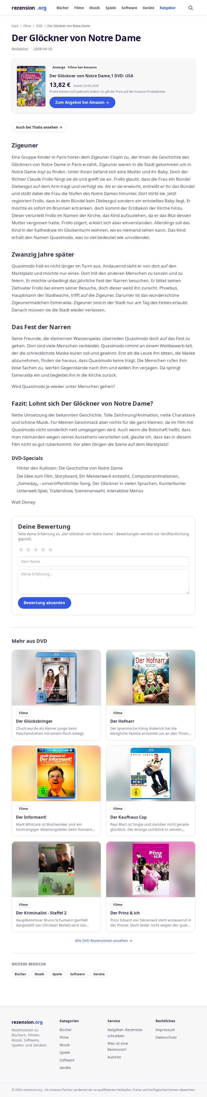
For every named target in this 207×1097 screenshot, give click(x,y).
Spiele (111, 7)
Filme (79, 7)
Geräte (148, 7)
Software (129, 7)
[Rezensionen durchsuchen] (190, 8)
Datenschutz (166, 1037)
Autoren (114, 1057)
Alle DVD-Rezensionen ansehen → (103, 940)
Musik (94, 7)
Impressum (165, 1029)
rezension (29, 7)
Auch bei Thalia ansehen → (39, 127)
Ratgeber (168, 7)
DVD (39, 26)
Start (15, 26)
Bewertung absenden (44, 602)
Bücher (63, 7)
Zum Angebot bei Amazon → (82, 102)
